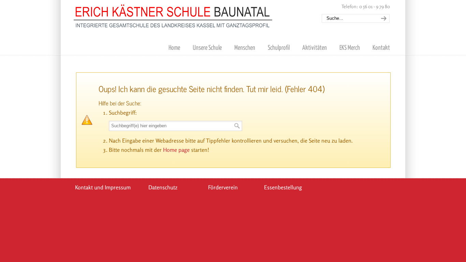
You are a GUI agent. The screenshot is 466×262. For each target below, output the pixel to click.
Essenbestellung (283, 187)
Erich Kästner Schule (173, 14)
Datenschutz (162, 187)
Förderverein (223, 187)
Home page (176, 149)
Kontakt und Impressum (103, 187)
